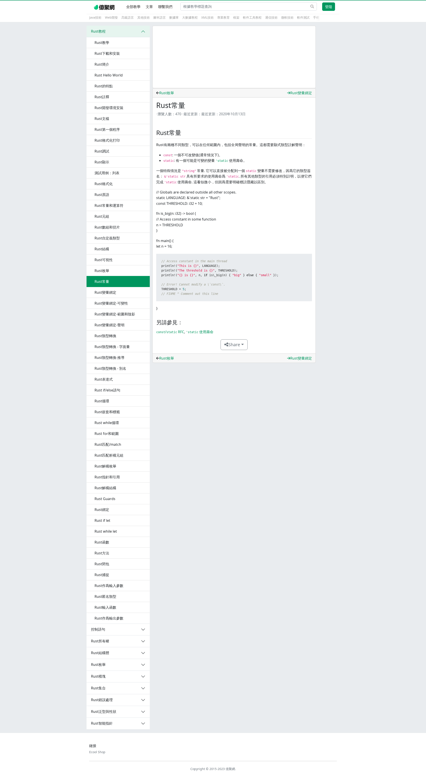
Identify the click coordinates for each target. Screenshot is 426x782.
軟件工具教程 (252, 17)
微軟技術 (287, 17)
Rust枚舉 (98, 664)
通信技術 (271, 17)
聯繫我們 (165, 6)
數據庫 (174, 17)
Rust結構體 (100, 652)
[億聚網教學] (104, 6)
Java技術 (95, 17)
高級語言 (127, 17)
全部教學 (133, 6)
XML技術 (207, 17)
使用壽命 (199, 331)
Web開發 (111, 17)
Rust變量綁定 (301, 92)
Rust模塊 (98, 676)
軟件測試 (303, 17)
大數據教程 (190, 17)
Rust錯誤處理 (102, 699)
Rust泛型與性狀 (103, 711)
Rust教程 (98, 31)
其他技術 (143, 17)
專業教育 (223, 17)
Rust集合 (98, 688)
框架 (236, 17)
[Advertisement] (234, 57)
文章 (149, 6)
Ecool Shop (97, 752)
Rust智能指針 (102, 723)
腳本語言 (159, 17)
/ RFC (170, 331)
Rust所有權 (100, 641)
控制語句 (98, 629)
